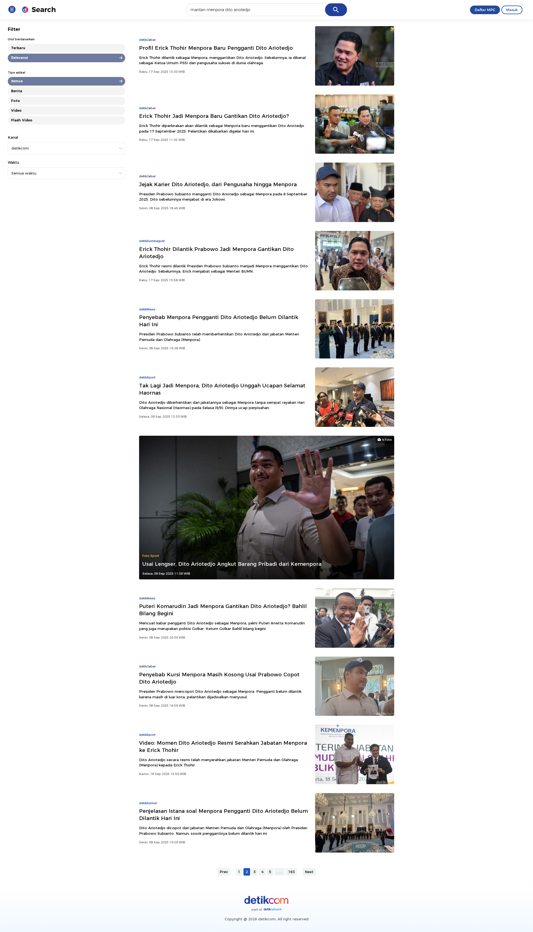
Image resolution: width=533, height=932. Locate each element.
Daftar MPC (485, 10)
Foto (15, 101)
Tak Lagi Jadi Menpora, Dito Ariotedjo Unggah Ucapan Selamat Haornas (222, 389)
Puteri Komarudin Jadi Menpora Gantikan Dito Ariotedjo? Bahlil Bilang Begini (223, 610)
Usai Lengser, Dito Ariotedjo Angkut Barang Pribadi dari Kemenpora (231, 564)
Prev (224, 871)
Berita (16, 91)
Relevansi (19, 58)
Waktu (13, 162)
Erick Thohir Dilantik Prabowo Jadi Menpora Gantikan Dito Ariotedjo (216, 253)
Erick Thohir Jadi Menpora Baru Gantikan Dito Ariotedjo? (214, 116)
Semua (17, 81)
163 (291, 871)
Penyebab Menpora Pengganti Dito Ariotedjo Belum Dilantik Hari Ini (218, 321)
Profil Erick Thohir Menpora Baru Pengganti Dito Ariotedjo (216, 48)
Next (309, 871)
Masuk (512, 10)
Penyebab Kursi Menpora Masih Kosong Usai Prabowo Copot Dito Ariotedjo (219, 678)
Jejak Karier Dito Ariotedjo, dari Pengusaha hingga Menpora (218, 184)
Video (16, 110)
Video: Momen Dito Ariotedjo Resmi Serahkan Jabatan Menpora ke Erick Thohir (223, 746)
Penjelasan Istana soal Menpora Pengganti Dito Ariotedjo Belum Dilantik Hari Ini (223, 814)
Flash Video (21, 120)
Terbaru (18, 48)
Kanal (13, 137)
